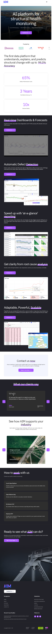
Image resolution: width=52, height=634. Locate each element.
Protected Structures (39, 599)
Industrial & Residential (39, 601)
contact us (6, 607)
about (5, 601)
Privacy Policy (27, 628)
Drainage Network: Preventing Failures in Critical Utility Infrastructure (16, 617)
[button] (47, 2)
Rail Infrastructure (38, 607)
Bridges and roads (38, 608)
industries (6, 605)
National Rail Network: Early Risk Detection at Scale (15, 619)
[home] (5, 2)
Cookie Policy (33, 628)
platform (6, 603)
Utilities (36, 605)
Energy (35, 603)
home (5, 599)
